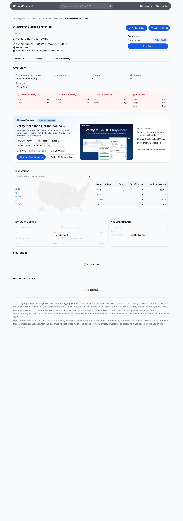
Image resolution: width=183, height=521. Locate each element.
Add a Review (138, 28)
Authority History (62, 59)
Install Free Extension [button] (33, 157)
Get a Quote (148, 46)
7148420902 (161, 40)
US (33, 18)
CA (39, 18)
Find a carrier (146, 6)
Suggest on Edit (161, 28)
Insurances (39, 59)
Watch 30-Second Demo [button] (62, 157)
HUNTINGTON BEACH (52, 18)
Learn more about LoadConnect (151, 149)
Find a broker (162, 6)
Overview (19, 59)
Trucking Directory (21, 18)
